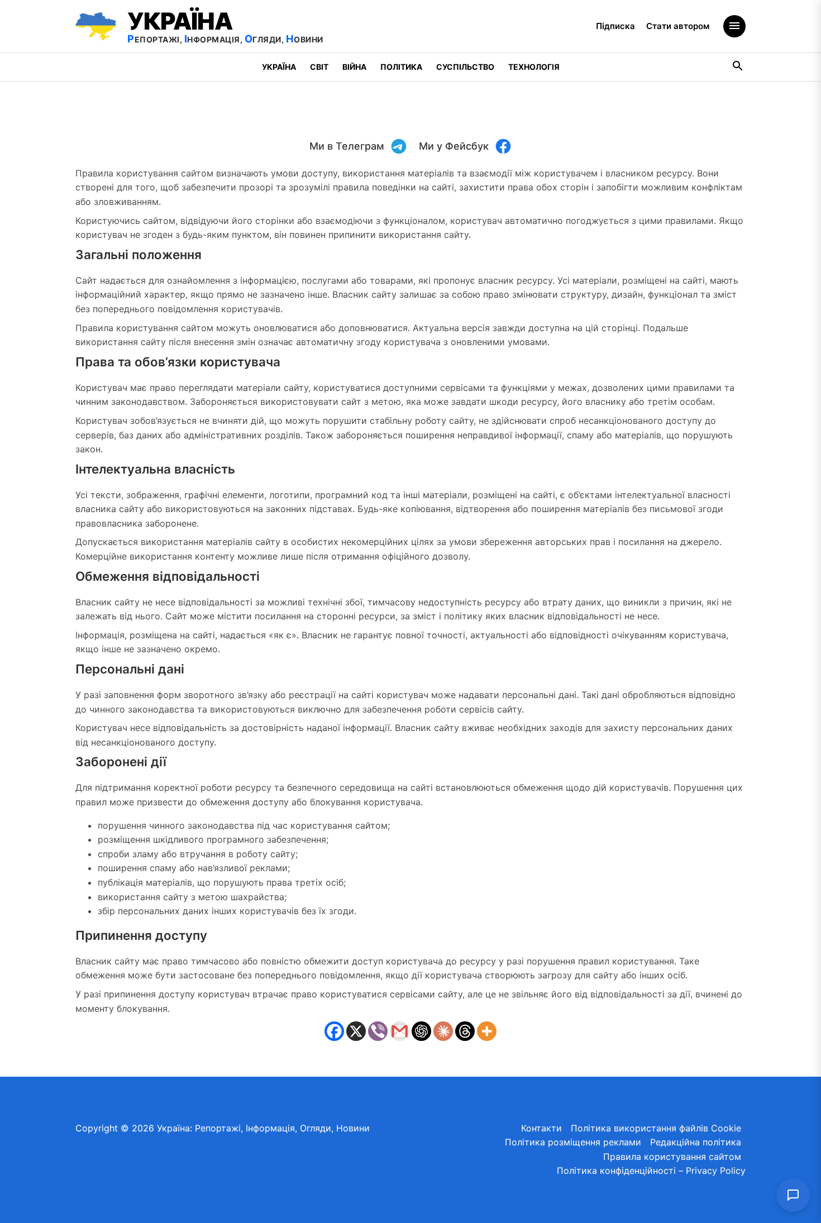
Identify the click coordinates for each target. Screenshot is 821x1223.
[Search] (738, 67)
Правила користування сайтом (672, 1156)
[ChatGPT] (421, 1031)
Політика (401, 66)
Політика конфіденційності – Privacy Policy (651, 1170)
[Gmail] (399, 1031)
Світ (319, 66)
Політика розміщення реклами (573, 1142)
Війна (354, 66)
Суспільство (465, 66)
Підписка (615, 26)
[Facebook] (334, 1031)
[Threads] (465, 1031)
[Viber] (378, 1031)
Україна (279, 66)
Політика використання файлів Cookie (656, 1128)
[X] (356, 1031)
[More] (487, 1031)
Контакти (541, 1128)
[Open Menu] (734, 26)
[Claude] (443, 1031)
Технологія (534, 66)
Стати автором (677, 26)
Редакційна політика (695, 1142)
